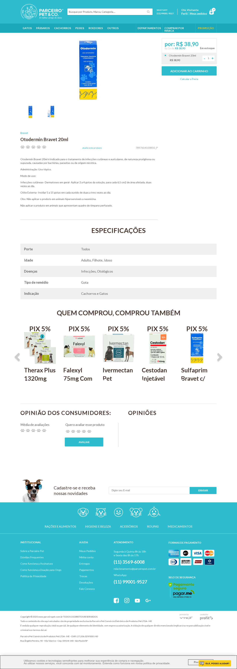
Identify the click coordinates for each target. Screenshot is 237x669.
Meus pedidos (198, 13)
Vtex (186, 617)
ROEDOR (136, 513)
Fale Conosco (87, 588)
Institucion (29, 542)
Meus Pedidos (87, 551)
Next (219, 357)
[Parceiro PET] (42, 18)
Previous (17, 357)
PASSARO (118, 513)
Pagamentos (86, 569)
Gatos (27, 28)
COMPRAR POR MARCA (174, 29)
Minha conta (86, 557)
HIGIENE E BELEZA (98, 526)
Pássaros (43, 28)
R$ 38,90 (180, 48)
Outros (112, 28)
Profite (206, 617)
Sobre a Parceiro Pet (32, 551)
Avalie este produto (92, 148)
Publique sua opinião (84, 442)
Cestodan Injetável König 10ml (157, 378)
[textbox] (110, 12)
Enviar (203, 490)
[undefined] (89, 70)
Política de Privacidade (33, 576)
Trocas (83, 576)
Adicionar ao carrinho (189, 71)
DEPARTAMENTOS (149, 28)
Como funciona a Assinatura (36, 563)
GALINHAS (29, 37)
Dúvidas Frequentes (32, 557)
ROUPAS (153, 526)
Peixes (79, 28)
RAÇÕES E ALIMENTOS (60, 526)
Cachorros (62, 28)
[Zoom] (30, 117)
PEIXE (154, 513)
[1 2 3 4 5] (78, 431)
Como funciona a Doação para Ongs (40, 569)
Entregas (84, 563)
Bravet (24, 132)
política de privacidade (156, 663)
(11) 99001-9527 (165, 13)
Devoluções (86, 582)
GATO (101, 513)
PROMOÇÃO (206, 28)
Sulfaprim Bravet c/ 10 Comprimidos (197, 382)
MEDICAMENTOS (180, 526)
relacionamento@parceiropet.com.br (135, 568)
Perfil (184, 13)
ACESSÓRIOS (129, 526)
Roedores (96, 28)
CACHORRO (83, 513)
